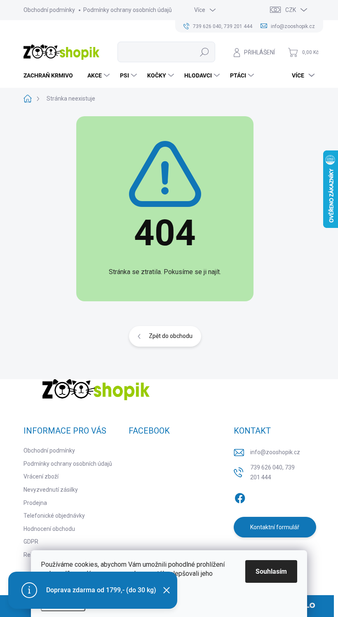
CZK (290, 10)
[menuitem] (51, 75)
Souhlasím (271, 571)
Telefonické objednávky (54, 515)
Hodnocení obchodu (49, 529)
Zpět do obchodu (170, 336)
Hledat (204, 52)
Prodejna (35, 503)
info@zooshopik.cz (275, 452)
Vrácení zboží (41, 476)
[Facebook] (240, 496)
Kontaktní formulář (274, 527)
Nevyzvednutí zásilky (50, 489)
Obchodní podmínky (49, 10)
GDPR (30, 541)
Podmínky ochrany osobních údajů (127, 10)
